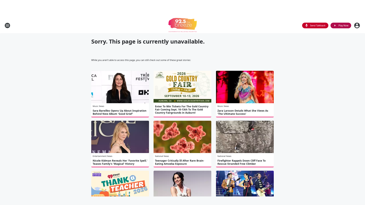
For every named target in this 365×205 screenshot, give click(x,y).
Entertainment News (102, 156)
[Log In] (357, 25)
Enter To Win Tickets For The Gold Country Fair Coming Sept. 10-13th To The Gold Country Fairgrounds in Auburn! (181, 109)
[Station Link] (182, 25)
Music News (98, 106)
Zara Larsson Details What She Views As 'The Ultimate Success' (242, 112)
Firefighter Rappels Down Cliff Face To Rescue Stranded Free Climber (241, 162)
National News (162, 156)
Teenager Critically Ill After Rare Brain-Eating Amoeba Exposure (179, 162)
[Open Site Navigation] (7, 25)
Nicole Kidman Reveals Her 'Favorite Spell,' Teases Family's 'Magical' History (120, 162)
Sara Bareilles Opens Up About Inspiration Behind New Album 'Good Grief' (119, 112)
